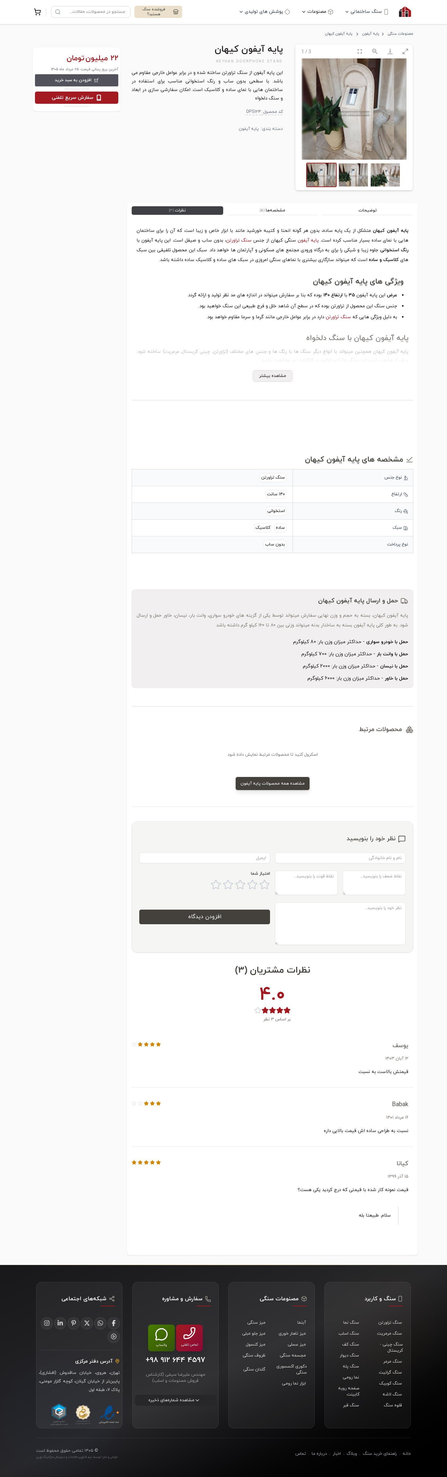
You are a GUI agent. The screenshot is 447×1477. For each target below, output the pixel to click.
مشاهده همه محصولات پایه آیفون (273, 783)
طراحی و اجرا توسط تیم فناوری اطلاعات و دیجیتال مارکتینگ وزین (76, 1457)
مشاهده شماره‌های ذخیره (171, 1400)
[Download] (390, 51)
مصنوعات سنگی (400, 33)
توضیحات (368, 210)
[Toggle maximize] (405, 51)
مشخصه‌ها (272, 210)
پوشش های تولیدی (264, 12)
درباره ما (319, 1454)
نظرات (177, 210)
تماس (300, 1454)
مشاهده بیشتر (272, 376)
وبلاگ (352, 1454)
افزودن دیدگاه (204, 917)
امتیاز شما (260, 873)
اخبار (337, 1454)
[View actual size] (375, 51)
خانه (407, 1454)
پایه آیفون (370, 33)
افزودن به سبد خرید (73, 80)
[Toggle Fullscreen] (359, 51)
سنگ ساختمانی (366, 12)
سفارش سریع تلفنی (72, 97)
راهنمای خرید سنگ (380, 1454)
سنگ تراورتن (239, 240)
